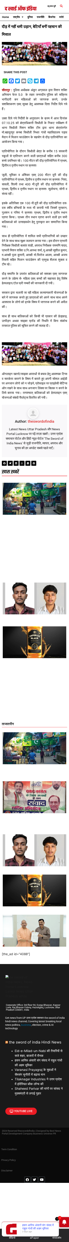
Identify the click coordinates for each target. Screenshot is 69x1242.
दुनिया (30, 17)
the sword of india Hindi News (35, 1042)
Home (5, 17)
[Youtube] (42, 1180)
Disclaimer (7, 1170)
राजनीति (40, 17)
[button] (61, 6)
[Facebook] (27, 1180)
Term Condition (9, 1149)
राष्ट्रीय (16, 17)
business (26, 1024)
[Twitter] (34, 1180)
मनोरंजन (63, 17)
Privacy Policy (8, 1160)
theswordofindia (41, 421)
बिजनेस (51, 17)
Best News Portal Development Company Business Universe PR (31, 1132)
